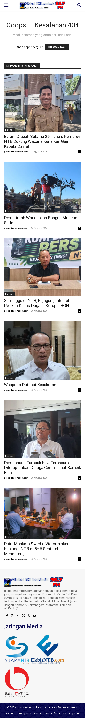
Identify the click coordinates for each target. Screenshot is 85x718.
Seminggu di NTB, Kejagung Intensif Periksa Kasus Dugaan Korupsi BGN (37, 303)
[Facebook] (6, 616)
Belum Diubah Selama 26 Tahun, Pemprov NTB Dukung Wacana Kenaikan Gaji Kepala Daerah (42, 141)
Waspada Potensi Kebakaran (30, 384)
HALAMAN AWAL (57, 47)
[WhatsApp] (29, 616)
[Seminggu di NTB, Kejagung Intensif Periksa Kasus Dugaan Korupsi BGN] (42, 267)
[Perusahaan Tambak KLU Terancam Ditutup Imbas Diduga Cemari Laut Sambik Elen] (42, 429)
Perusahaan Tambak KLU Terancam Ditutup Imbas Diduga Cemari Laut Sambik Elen (42, 467)
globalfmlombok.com (16, 151)
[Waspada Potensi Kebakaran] (42, 350)
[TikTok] (18, 616)
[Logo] (42, 5)
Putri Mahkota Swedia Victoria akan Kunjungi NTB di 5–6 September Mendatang (36, 549)
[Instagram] (12, 616)
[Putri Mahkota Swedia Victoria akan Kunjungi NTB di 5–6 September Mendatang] (42, 513)
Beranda (9, 129)
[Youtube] (34, 616)
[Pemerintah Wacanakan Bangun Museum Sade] (42, 187)
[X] (23, 616)
